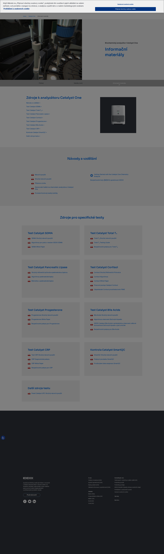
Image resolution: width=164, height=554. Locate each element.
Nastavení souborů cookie (125, 4)
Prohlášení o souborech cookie (16, 9)
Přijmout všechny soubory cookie (125, 9)
